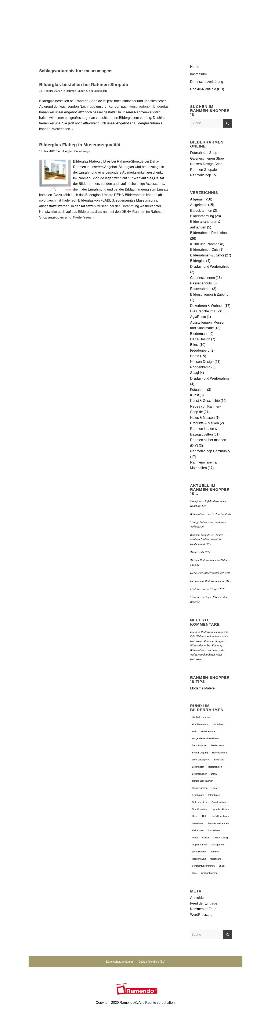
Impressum (198, 74)
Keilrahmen (197, 830)
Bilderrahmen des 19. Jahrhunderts (210, 514)
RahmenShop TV (203, 175)
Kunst (194, 395)
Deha (214, 774)
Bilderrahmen (215, 767)
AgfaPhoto (198, 317)
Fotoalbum (198, 389)
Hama (194, 356)
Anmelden (198, 897)
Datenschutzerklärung (206, 82)
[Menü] (227, 26)
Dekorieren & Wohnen (207, 306)
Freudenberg (200, 350)
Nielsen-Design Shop (206, 164)
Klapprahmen (214, 830)
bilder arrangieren (201, 759)
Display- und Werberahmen (210, 266)
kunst (195, 837)
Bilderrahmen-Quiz (204, 249)
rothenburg (215, 859)
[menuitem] (227, 26)
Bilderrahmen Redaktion (208, 233)
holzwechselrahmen (218, 823)
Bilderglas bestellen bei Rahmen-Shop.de (83, 84)
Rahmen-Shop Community (210, 451)
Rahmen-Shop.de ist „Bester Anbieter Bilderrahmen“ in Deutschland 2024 (206, 539)
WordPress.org (201, 914)
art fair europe (208, 731)
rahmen (215, 851)
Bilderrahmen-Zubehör (207, 255)
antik (194, 731)
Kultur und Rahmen (204, 244)
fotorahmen (214, 795)
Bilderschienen (199, 774)
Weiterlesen (61, 129)
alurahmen (219, 724)
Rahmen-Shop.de (203, 169)
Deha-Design (82, 151)
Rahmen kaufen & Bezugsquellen (86, 90)
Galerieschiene (199, 802)
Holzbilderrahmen (220, 816)
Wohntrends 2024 (200, 552)
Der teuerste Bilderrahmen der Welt (210, 581)
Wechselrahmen (209, 873)
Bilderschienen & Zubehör (210, 294)
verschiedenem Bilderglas (149, 106)
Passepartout (217, 844)
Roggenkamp (200, 367)
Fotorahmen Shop (203, 153)
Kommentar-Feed (203, 909)
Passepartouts (201, 283)
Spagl (194, 372)
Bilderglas (67, 151)
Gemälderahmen (200, 809)
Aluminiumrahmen (201, 724)
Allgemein (197, 199)
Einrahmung (198, 795)
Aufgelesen (198, 205)
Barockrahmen (201, 210)
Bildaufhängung (200, 752)
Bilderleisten (198, 767)
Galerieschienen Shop (207, 158)
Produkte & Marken (204, 423)
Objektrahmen (199, 844)
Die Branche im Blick (206, 311)
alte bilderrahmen (201, 717)
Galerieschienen (202, 278)
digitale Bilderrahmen (202, 781)
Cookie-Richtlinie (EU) (207, 89)
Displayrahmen (199, 788)
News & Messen (202, 417)
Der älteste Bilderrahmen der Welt (210, 573)
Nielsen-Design (202, 361)
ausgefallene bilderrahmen (205, 738)
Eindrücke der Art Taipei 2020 (207, 589)
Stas (194, 873)
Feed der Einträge (203, 903)
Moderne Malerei (203, 688)
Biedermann (199, 333)
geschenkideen (221, 809)
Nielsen (205, 837)
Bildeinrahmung (202, 216)
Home (194, 66)
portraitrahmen (199, 851)
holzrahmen (198, 823)
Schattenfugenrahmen (203, 865)
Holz (204, 816)
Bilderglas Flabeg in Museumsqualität (79, 144)
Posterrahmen (200, 289)
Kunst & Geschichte (205, 400)
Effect (194, 345)
